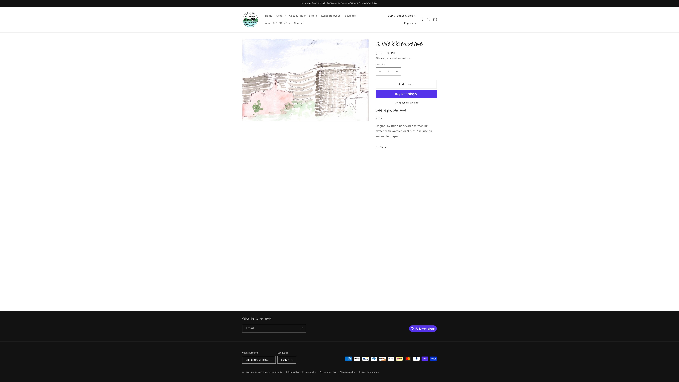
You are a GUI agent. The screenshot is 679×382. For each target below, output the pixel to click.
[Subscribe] (302, 328)
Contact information (369, 372)
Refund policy (292, 372)
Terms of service (328, 372)
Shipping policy (347, 372)
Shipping (380, 58)
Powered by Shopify (272, 372)
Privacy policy (309, 372)
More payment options (406, 103)
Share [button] (383, 147)
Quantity (380, 64)
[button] (280, 15)
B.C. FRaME (256, 372)
